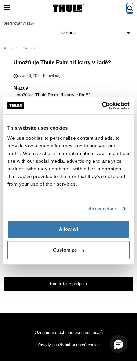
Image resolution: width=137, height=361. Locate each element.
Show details (102, 208)
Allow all (68, 229)
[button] (118, 344)
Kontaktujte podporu (68, 284)
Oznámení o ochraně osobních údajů (69, 332)
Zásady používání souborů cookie (68, 344)
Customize (65, 249)
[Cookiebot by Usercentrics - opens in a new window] (102, 106)
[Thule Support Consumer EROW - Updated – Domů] (68, 8)
